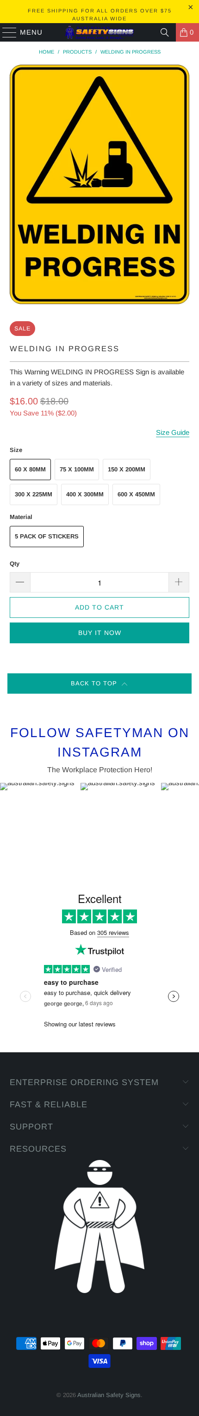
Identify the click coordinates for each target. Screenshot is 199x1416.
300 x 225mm (33, 494)
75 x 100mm (77, 469)
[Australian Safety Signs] (99, 32)
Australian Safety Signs (109, 1395)
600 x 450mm (136, 494)
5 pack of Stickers (47, 536)
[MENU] (5, 32)
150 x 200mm (126, 469)
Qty (14, 563)
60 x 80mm (30, 469)
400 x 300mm (85, 494)
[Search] (165, 32)
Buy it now (99, 632)
